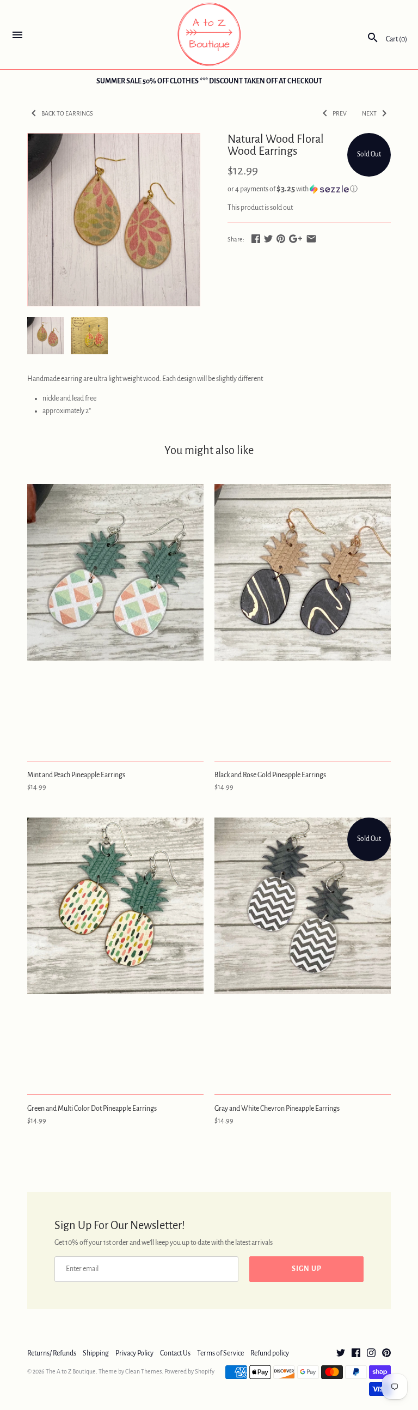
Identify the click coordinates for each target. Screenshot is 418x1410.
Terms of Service (220, 1353)
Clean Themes (143, 1371)
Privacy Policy (134, 1353)
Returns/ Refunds (51, 1353)
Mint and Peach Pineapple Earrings (76, 775)
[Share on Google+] (295, 239)
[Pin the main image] (280, 239)
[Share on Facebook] (255, 239)
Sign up (307, 1269)
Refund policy (269, 1353)
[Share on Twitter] (268, 239)
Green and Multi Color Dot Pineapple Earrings (92, 1108)
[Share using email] (311, 239)
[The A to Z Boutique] (209, 34)
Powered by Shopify (189, 1371)
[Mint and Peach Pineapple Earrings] (115, 616)
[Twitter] (340, 1354)
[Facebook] (356, 1354)
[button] (309, 189)
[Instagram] (371, 1354)
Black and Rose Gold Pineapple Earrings (270, 775)
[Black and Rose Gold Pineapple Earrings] (302, 616)
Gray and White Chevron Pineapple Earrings (277, 1108)
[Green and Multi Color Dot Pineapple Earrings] (115, 950)
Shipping (96, 1353)
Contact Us (175, 1353)
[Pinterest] (386, 1354)
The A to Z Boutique (71, 1371)
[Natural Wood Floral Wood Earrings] (114, 220)
